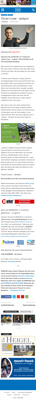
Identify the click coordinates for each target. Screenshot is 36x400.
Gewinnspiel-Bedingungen (25, 392)
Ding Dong (27, 323)
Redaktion (5, 21)
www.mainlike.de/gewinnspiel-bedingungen (14, 236)
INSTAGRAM (19, 283)
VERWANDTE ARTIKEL (11, 311)
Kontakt (9, 394)
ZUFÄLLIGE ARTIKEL (25, 311)
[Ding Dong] (29, 319)
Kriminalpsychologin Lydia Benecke (18, 324)
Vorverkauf (11, 261)
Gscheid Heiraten (7, 305)
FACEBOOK (8, 283)
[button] (33, 10)
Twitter (14, 392)
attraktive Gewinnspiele (26, 276)
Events (10, 15)
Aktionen (4, 15)
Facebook (6, 392)
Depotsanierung (29, 305)
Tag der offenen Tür (5, 324)
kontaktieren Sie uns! (17, 290)
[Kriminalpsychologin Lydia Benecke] (18, 319)
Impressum (26, 394)
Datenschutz (17, 394)
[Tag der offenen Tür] (6, 319)
